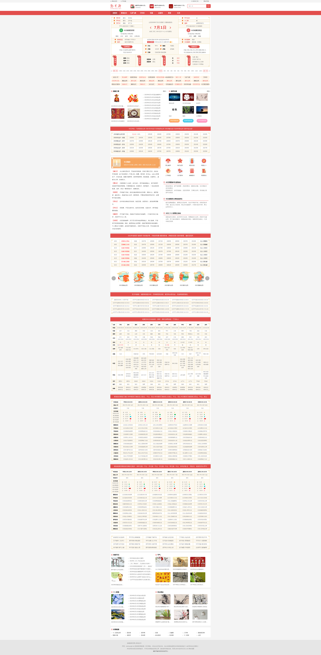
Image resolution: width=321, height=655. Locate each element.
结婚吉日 (124, 84)
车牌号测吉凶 (188, 120)
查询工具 (195, 1)
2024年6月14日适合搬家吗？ (153, 94)
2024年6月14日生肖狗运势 (152, 100)
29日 (152, 71)
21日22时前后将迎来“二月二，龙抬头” (141, 566)
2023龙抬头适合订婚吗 (136, 558)
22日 (127, 71)
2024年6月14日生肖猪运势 (152, 97)
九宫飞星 (133, 13)
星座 (169, 13)
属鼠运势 (124, 80)
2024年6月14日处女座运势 (152, 116)
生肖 (178, 13)
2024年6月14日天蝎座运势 (152, 110)
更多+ (164, 91)
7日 (182, 71)
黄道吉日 (124, 13)
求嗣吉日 (142, 84)
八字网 (186, 632)
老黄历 (115, 13)
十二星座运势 (117, 632)
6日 (178, 71)
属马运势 (178, 80)
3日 (168, 71)
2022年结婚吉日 (187, 84)
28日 (149, 71)
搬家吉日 (133, 84)
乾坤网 (172, 635)
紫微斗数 (115, 635)
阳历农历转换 (160, 77)
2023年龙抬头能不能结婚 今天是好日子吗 (142, 569)
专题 (151, 13)
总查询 (160, 13)
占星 (199, 635)
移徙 (199, 36)
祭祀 (117, 36)
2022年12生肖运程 (115, 81)
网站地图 (191, 648)
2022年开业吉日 (196, 84)
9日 (189, 71)
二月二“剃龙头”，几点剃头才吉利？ (140, 563)
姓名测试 (158, 635)
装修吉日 (160, 84)
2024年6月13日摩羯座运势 (138, 614)
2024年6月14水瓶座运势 (151, 118)
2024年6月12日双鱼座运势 (138, 619)
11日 (196, 71)
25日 (138, 71)
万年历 (142, 13)
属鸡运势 (205, 80)
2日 (165, 71)
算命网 (143, 635)
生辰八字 (115, 77)
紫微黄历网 (201, 632)
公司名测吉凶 (202, 120)
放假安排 (196, 77)
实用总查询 (151, 77)
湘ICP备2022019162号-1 (160, 651)
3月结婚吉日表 (169, 84)
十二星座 (186, 635)
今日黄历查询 (205, 84)
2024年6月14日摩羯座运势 (138, 601)
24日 (134, 71)
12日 (200, 71)
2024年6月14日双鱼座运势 (152, 113)
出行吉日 (151, 84)
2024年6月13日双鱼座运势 (138, 606)
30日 (156, 71)
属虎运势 (142, 80)
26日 (142, 71)
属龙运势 (160, 80)
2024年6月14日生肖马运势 (152, 105)
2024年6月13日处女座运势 (138, 609)
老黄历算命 (133, 77)
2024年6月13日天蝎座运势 (138, 603)
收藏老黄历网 (131, 643)
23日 (131, 71)
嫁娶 (195, 36)
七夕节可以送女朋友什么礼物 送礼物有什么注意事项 (145, 579)
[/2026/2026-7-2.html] (170, 28)
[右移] (207, 278)
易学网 (143, 632)
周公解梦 (124, 77)
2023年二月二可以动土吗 (137, 561)
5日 (175, 71)
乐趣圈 (172, 632)
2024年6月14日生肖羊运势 (152, 102)
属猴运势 (196, 80)
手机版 (124, 1)
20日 (120, 71)
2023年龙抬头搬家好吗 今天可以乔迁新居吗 (143, 571)
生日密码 (150, 42)
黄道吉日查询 (116, 84)
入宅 (190, 36)
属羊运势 (187, 80)
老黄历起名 (142, 77)
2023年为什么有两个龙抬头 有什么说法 (141, 577)
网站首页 (114, 1)
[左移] (114, 278)
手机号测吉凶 (174, 120)
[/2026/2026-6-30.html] (150, 28)
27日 (145, 71)
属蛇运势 (169, 80)
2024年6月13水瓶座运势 (137, 611)
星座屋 (129, 632)
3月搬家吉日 (178, 84)
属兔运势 (151, 80)
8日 (185, 71)
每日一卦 (178, 77)
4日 (171, 71)
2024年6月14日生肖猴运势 (152, 108)
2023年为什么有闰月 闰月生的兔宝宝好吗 (142, 574)
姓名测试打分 (169, 77)
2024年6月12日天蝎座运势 (138, 617)
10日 (192, 71)
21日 (124, 71)
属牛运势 (133, 80)
